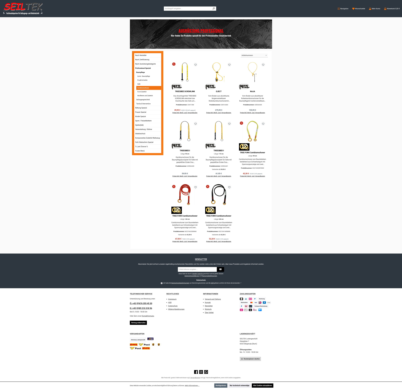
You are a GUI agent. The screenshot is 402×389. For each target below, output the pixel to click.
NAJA (252, 91)
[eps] (241, 310)
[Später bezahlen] (255, 299)
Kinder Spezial (140, 116)
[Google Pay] (269, 302)
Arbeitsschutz (140, 134)
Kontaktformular (148, 316)
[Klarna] (246, 306)
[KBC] (246, 299)
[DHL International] (146, 348)
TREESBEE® (185, 150)
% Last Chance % (141, 147)
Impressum (172, 299)
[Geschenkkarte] (260, 310)
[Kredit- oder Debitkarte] (254, 302)
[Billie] (250, 310)
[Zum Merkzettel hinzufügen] (195, 64)
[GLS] (150, 339)
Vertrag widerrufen (138, 323)
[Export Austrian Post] (135, 348)
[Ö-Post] (144, 344)
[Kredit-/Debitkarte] (250, 306)
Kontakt (208, 303)
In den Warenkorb (185, 115)
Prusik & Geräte (142, 80)
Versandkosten (195, 378)
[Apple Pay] (246, 310)
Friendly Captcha (197, 274)
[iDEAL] (250, 299)
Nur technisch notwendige (239, 385)
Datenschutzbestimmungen (180, 283)
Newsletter (209, 306)
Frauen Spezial (140, 112)
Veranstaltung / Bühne (143, 129)
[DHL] (134, 344)
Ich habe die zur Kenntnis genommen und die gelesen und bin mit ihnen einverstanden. (202, 283)
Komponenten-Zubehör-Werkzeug (147, 138)
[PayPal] (241, 306)
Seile (138, 84)
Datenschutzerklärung (192, 276)
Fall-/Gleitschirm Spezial (144, 142)
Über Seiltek (209, 313)
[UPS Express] (159, 344)
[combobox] (187, 9)
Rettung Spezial (141, 108)
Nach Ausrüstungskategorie (145, 64)
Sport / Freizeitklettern (143, 121)
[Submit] (220, 269)
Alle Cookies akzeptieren (262, 385)
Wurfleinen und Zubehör (145, 95)
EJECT (219, 91)
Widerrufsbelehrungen (176, 309)
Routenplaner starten (251, 359)
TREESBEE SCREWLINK (185, 91)
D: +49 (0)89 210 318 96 (141, 308)
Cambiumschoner (143, 88)
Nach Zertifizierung (142, 60)
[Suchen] (213, 9)
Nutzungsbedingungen (209, 276)
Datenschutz (173, 306)
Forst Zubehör (142, 92)
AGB (212, 283)
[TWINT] (241, 299)
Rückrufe (208, 309)
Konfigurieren (221, 385)
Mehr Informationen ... (192, 385)
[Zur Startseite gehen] (23, 8)
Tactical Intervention (143, 104)
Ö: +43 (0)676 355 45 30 (141, 303)
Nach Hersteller (140, 55)
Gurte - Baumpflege (143, 76)
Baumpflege (140, 72)
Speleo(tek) (139, 125)
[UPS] (153, 344)
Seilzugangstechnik (143, 100)
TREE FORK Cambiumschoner (252, 152)
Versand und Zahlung (213, 299)
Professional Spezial (143, 68)
